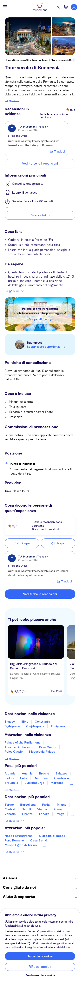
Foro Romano (14, 840)
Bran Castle (47, 747)
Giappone (41, 778)
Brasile (44, 773)
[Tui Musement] (40, 7)
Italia (23, 778)
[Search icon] (58, 7)
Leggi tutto (12, 100)
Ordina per (23, 543)
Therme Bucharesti (19, 747)
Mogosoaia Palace (42, 751)
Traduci (59, 151)
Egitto (9, 778)
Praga (60, 814)
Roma (57, 809)
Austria (27, 773)
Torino (9, 804)
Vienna (42, 809)
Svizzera (61, 773)
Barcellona (28, 804)
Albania (10, 773)
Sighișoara (12, 726)
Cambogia (61, 778)
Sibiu (24, 721)
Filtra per (60, 543)
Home (8, 60)
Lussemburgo (34, 783)
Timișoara (58, 726)
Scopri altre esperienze (44, 346)
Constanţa (42, 721)
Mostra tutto (40, 215)
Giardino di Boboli (52, 836)
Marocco (57, 783)
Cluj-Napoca (35, 726)
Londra (44, 814)
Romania (18, 60)
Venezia (10, 814)
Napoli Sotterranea (19, 836)
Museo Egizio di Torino (21, 845)
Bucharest (34, 342)
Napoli (26, 809)
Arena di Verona (54, 845)
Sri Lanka (11, 783)
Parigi (46, 804)
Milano (61, 804)
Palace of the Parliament (40, 308)
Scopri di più (38, 319)
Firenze (27, 814)
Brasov (10, 721)
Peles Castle (14, 751)
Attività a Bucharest (37, 60)
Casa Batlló (38, 840)
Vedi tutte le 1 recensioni (40, 163)
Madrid (10, 809)
